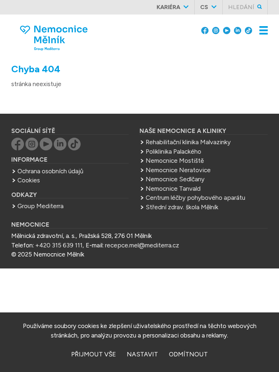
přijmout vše (93, 354)
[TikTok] (248, 29)
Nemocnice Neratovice (178, 170)
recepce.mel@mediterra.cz (142, 245)
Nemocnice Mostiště (175, 160)
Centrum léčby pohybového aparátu (195, 197)
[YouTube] (226, 29)
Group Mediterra (40, 206)
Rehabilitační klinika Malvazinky (188, 142)
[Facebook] (205, 29)
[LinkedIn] (237, 29)
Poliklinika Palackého (173, 151)
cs (204, 7)
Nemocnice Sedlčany (175, 179)
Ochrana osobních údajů (50, 171)
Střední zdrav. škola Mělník (182, 207)
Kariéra (168, 7)
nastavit (142, 354)
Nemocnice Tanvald (173, 188)
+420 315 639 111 (58, 245)
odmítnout (188, 354)
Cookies (28, 180)
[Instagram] (215, 29)
